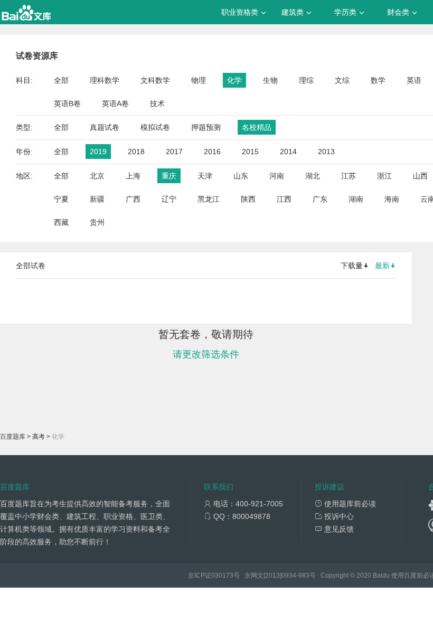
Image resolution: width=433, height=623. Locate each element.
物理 (198, 80)
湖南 (356, 199)
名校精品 (256, 127)
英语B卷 (67, 103)
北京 (97, 176)
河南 (276, 176)
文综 (342, 80)
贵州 (97, 222)
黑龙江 (208, 199)
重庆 (169, 176)
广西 (133, 199)
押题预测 (206, 127)
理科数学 (104, 80)
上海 (133, 176)
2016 (212, 151)
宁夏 (61, 199)
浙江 (384, 176)
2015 (250, 151)
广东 (320, 199)
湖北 (312, 176)
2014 (288, 151)
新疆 (97, 199)
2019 (98, 151)
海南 (391, 199)
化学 (234, 80)
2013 (326, 151)
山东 (240, 176)
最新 (382, 265)
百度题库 (12, 436)
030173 (222, 575)
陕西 (248, 199)
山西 (420, 176)
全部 (61, 80)
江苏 (348, 176)
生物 (270, 80)
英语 (414, 80)
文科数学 (155, 80)
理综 (306, 80)
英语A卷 (115, 103)
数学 (378, 80)
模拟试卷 (155, 127)
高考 (38, 436)
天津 (204, 176)
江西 (284, 199)
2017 (174, 151)
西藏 (61, 222)
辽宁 (169, 199)
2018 (136, 151)
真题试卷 (104, 127)
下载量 (352, 265)
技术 (157, 103)
